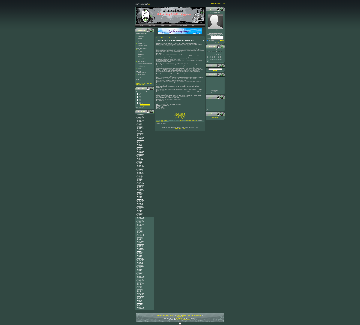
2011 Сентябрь (140, 133)
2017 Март (139, 225)
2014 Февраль (140, 173)
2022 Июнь (139, 303)
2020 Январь (140, 265)
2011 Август (140, 131)
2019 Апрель (140, 252)
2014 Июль (139, 180)
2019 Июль (139, 256)
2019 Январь (140, 248)
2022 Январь (140, 297)
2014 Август (140, 182)
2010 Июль (139, 127)
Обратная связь (187, 319)
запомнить (211, 40)
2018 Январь (140, 239)
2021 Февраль (140, 283)
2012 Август (140, 148)
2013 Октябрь (140, 168)
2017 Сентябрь (140, 234)
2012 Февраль (140, 140)
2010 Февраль (140, 120)
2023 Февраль (140, 308)
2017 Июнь (139, 229)
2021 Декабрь (140, 296)
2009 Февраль (140, 114)
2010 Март (139, 121)
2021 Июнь (139, 288)
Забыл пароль (212, 42)
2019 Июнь (139, 255)
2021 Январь (140, 281)
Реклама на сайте (215, 117)
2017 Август (140, 232)
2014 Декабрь (140, 187)
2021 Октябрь (140, 293)
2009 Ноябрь (140, 116)
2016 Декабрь (140, 221)
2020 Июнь (139, 272)
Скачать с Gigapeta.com (180, 115)
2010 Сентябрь (140, 128)
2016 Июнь (139, 213)
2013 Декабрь (140, 170)
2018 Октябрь (140, 244)
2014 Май (139, 177)
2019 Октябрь (140, 260)
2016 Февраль (140, 207)
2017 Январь (140, 222)
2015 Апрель (140, 193)
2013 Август (140, 165)
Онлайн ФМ (172, 315)
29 (218, 59)
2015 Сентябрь (140, 200)
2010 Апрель (140, 123)
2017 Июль (139, 231)
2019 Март (139, 251)
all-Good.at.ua (179, 318)
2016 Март (139, 208)
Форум (163, 315)
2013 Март (139, 158)
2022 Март (139, 300)
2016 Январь (140, 206)
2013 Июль (139, 163)
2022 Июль (139, 304)
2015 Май (139, 194)
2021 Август (140, 290)
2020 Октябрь (140, 277)
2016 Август (140, 215)
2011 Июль (139, 130)
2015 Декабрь (140, 204)
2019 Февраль (140, 249)
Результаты (139, 106)
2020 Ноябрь (140, 279)
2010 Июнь (139, 125)
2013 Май (139, 161)
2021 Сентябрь (140, 291)
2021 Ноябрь (140, 294)
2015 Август (140, 199)
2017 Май (139, 228)
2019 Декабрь (140, 263)
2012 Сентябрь (140, 149)
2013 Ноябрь (140, 169)
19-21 (140, 97)
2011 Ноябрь (140, 135)
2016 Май (139, 211)
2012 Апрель (140, 142)
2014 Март (139, 175)
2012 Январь (140, 138)
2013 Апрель (140, 159)
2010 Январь (140, 118)
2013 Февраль (140, 156)
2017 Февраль (140, 224)
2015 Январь (140, 189)
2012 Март (139, 141)
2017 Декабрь (140, 238)
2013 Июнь (139, 162)
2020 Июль (139, 273)
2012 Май (139, 144)
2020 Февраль (140, 266)
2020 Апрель (140, 269)
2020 (162, 37)
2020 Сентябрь (140, 276)
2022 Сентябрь (140, 307)
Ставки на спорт (180, 316)
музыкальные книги (190, 120)
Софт (167, 315)
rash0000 (181, 120)
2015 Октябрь (140, 201)
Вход (223, 3)
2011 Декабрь (140, 137)
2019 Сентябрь (140, 259)
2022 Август (140, 305)
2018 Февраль (140, 241)
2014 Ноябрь (140, 186)
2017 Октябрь (140, 235)
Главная (212, 3)
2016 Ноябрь (140, 220)
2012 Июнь (139, 145)
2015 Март (139, 192)
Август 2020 (214, 49)
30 (220, 59)
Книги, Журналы (164, 120)
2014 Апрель (140, 176)
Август (166, 37)
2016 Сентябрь (140, 217)
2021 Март (139, 284)
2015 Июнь (139, 196)
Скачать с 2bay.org (180, 117)
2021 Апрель (140, 286)
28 (216, 59)
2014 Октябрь (140, 185)
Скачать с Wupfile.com (180, 118)
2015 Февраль (140, 190)
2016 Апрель (140, 210)
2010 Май (139, 124)
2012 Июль (139, 147)
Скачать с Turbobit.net (180, 114)
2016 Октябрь (140, 218)
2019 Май (139, 253)
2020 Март (139, 267)
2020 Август (140, 274)
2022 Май (139, 301)
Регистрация (218, 3)
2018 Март (139, 242)
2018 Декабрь (140, 246)
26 (169, 37)
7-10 (140, 93)
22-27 (140, 99)
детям (162, 121)
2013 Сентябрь (140, 166)
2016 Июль (139, 214)
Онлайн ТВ (178, 315)
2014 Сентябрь (140, 183)
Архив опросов (146, 106)
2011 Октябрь (140, 134)
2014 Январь (140, 172)
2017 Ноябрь (140, 236)
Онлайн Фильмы (186, 315)
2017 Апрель (140, 227)
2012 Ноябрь (140, 152)
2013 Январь (140, 155)
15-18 (140, 96)
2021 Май (139, 287)
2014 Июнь (139, 179)
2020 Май (139, 270)
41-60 (140, 102)
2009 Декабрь (140, 117)
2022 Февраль (140, 298)
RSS (149, 4)
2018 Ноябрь (140, 245)
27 (214, 59)
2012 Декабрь (140, 154)
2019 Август (140, 258)
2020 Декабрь (140, 280)
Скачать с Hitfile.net (180, 113)
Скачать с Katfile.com (180, 116)
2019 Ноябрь (140, 262)
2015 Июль (139, 197)
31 (207, 61)
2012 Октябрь (140, 151)
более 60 (141, 103)
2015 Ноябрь (140, 203)
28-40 (140, 100)
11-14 (140, 94)
